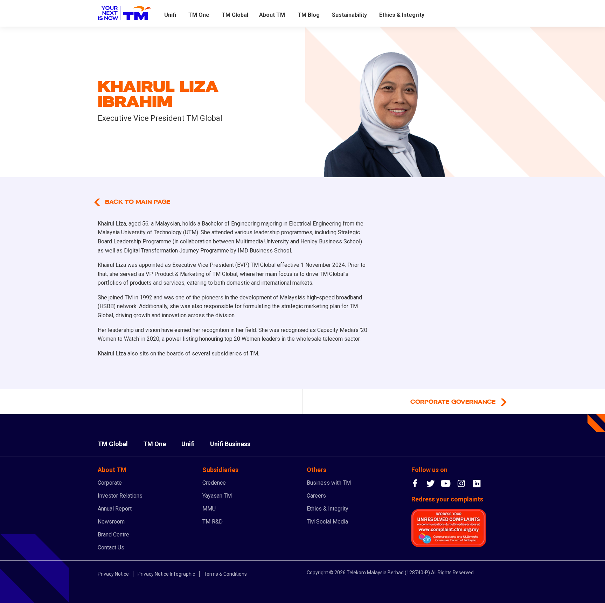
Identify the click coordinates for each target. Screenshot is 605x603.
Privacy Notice (113, 574)
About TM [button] (272, 15)
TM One (198, 15)
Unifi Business (230, 444)
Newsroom (111, 521)
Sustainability (349, 15)
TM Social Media (327, 521)
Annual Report (115, 508)
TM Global (235, 15)
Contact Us (111, 547)
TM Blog (309, 15)
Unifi (170, 15)
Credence (214, 482)
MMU (209, 508)
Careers (316, 495)
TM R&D (212, 521)
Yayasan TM (217, 495)
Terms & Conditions (225, 574)
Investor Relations (120, 495)
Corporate (110, 482)
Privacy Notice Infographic (166, 574)
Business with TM (329, 482)
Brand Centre (113, 534)
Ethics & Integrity (401, 15)
